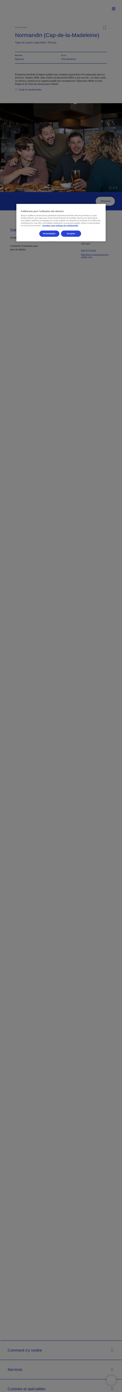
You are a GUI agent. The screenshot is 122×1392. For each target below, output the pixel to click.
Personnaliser (49, 233)
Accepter (71, 233)
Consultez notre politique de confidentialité (60, 225)
